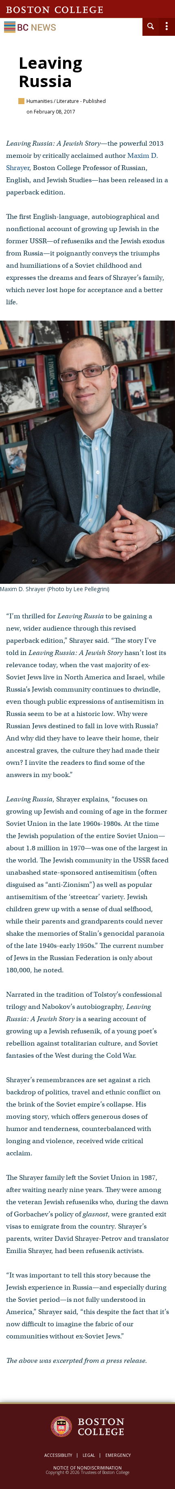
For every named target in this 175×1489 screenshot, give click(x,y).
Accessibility (58, 1455)
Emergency (118, 1455)
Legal (89, 1455)
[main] (87, 730)
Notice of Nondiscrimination (87, 1468)
